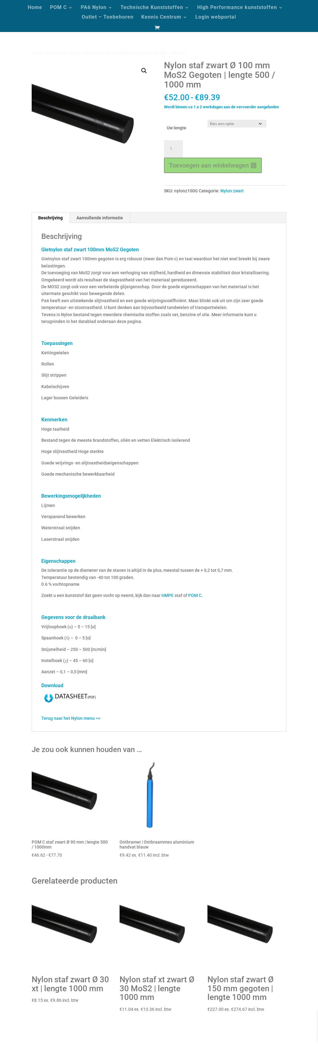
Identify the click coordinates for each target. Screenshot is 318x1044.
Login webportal (215, 17)
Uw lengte (176, 127)
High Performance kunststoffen (237, 7)
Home (35, 7)
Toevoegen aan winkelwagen (209, 165)
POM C (58, 7)
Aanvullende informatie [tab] (99, 217)
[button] (144, 70)
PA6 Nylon (94, 7)
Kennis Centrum (161, 17)
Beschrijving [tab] (50, 217)
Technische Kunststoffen (151, 7)
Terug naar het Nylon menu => (70, 718)
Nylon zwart (56, 53)
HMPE (167, 595)
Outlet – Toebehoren (108, 17)
